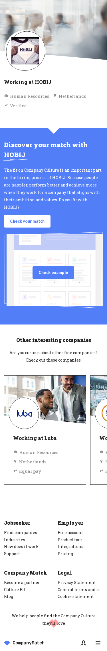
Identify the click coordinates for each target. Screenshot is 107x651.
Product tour (70, 539)
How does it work (21, 546)
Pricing (65, 553)
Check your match (27, 221)
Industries (14, 539)
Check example (53, 272)
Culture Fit (15, 589)
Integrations (70, 546)
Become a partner (22, 582)
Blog (8, 596)
